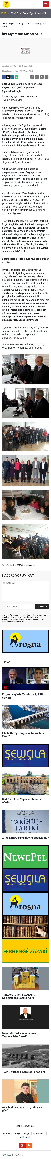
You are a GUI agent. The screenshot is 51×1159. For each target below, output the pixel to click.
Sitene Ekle (25, 1137)
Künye (17, 1134)
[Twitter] (8, 77)
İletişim (27, 1134)
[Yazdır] (32, 77)
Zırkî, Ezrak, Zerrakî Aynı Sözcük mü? (28, 13)
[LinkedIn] (12, 77)
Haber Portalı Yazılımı (16, 1155)
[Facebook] (4, 77)
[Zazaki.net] (6, 4)
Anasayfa (9, 24)
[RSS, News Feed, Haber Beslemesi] (29, 1145)
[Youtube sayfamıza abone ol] (22, 1145)
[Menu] (46, 4)
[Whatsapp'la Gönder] (16, 77)
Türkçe (21, 24)
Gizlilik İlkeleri (39, 1134)
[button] (37, 77)
